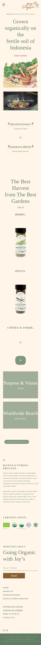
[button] (19, 106)
